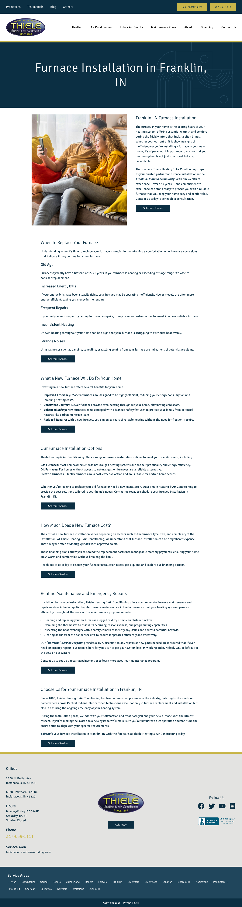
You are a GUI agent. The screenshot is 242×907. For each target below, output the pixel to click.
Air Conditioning (101, 27)
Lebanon (167, 882)
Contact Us (228, 27)
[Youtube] (222, 806)
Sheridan (30, 889)
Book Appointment (192, 7)
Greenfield (133, 882)
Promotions (13, 7)
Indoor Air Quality (131, 27)
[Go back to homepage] (25, 27)
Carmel (44, 882)
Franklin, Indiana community (155, 179)
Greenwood (151, 882)
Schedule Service (153, 208)
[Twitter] (212, 806)
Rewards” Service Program (65, 643)
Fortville (103, 882)
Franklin (117, 882)
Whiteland (78, 889)
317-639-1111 (222, 7)
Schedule (47, 734)
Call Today (120, 824)
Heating (77, 27)
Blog (53, 7)
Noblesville (202, 882)
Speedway (46, 889)
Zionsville (94, 889)
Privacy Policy (131, 902)
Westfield (62, 889)
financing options (78, 544)
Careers (68, 7)
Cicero (57, 882)
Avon (13, 882)
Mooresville (184, 882)
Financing (206, 27)
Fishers (89, 882)
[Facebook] (201, 806)
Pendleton (219, 882)
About (188, 27)
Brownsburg (28, 882)
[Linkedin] (232, 806)
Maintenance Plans (163, 27)
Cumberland (73, 882)
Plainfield (14, 889)
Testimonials (35, 7)
